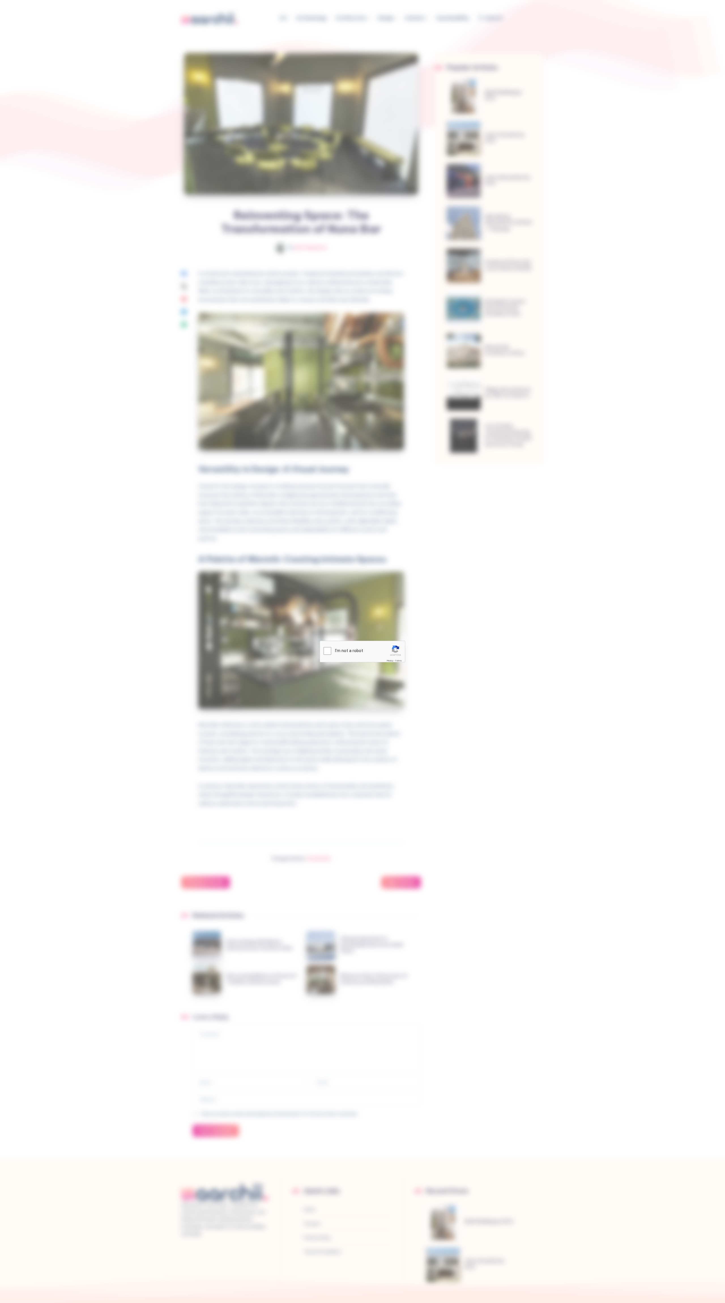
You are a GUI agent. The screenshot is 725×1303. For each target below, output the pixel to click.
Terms (398, 660)
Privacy (390, 660)
